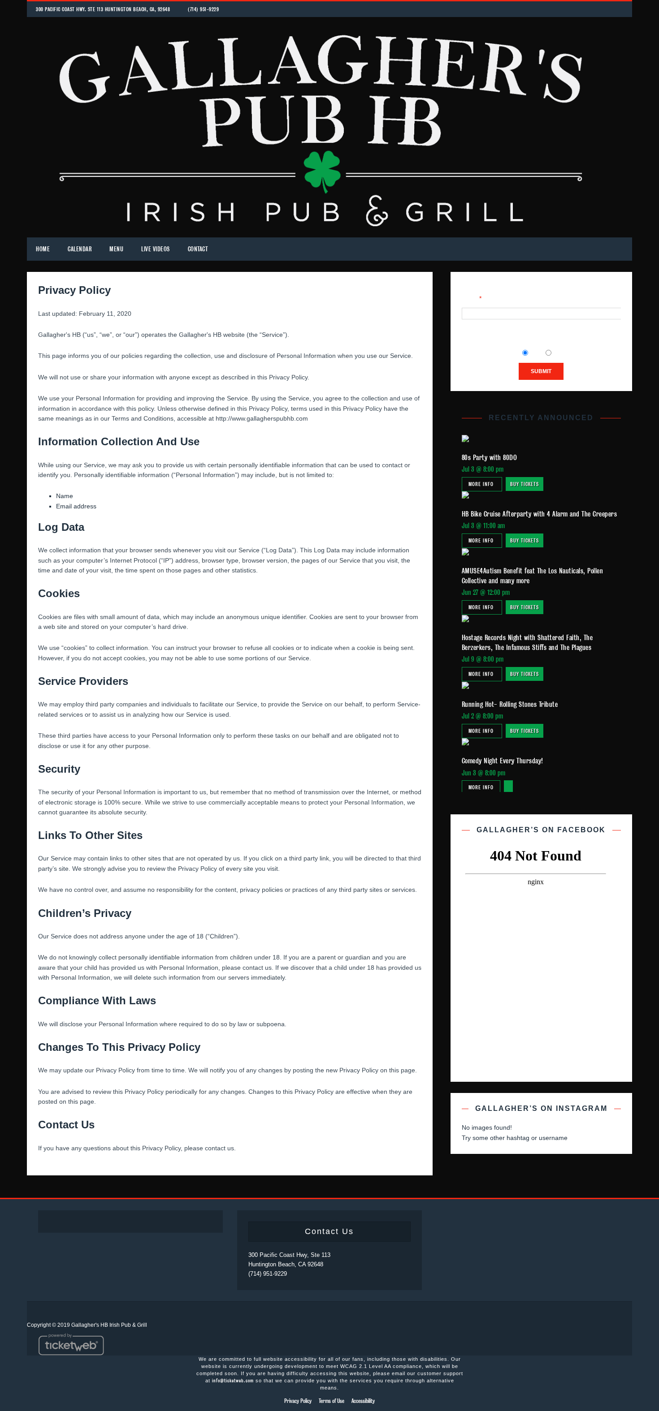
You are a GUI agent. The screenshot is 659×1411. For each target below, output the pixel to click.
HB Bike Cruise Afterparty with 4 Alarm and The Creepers (539, 514)
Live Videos (155, 249)
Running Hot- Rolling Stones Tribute (510, 704)
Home (43, 249)
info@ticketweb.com (233, 1380)
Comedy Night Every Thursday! (502, 761)
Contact (198, 249)
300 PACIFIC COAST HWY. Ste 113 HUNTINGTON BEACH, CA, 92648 (103, 9)
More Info (481, 484)
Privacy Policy (298, 1401)
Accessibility (363, 1401)
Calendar (79, 249)
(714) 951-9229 (203, 9)
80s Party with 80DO (489, 457)
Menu (116, 249)
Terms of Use (331, 1401)
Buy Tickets (524, 484)
